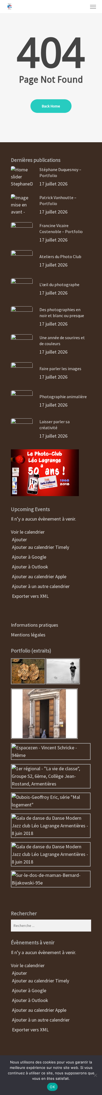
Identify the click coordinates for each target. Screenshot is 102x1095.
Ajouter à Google (28, 557)
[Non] (95, 1075)
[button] (93, 6)
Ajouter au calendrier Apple (38, 576)
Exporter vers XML (30, 596)
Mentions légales (28, 635)
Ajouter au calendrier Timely (40, 547)
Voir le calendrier (28, 532)
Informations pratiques (34, 625)
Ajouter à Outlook (29, 567)
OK (52, 1087)
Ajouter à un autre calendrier (40, 586)
